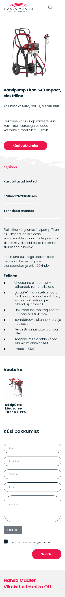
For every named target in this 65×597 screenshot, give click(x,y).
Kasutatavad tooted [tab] (20, 181)
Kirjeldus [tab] (10, 167)
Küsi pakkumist (25, 145)
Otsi (50, 9)
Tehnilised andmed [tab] (19, 211)
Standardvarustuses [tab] (20, 196)
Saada (46, 555)
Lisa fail (12, 531)
